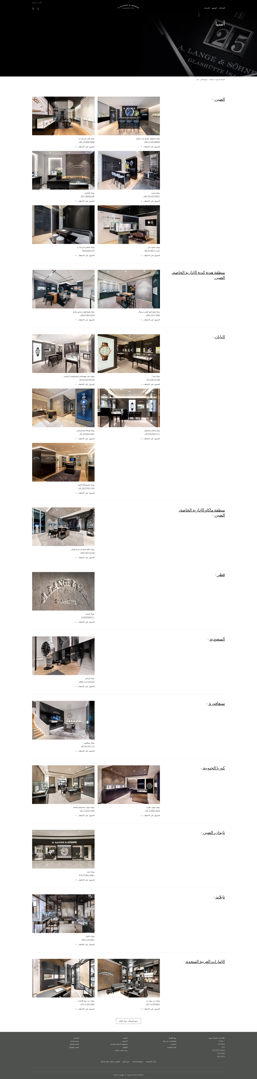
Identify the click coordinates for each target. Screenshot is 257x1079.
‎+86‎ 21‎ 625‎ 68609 (152, 142)
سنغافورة (216, 703)
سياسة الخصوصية (151, 1061)
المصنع (214, 8)
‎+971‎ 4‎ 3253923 (153, 1004)
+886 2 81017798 (86, 875)
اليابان (219, 336)
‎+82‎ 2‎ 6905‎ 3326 (152, 811)
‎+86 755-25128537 (151, 196)
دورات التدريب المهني (121, 1050)
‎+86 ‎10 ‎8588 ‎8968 (87, 142)
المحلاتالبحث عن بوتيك (169, 1041)
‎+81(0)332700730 (87, 380)
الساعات (222, 8)
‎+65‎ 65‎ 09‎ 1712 (87, 746)
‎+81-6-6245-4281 (87, 434)
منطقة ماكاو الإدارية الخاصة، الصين (202, 512)
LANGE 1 (221, 1041)
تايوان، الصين (213, 832)
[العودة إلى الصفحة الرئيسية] (128, 6)
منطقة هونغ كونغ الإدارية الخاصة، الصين (198, 275)
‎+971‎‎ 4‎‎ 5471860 (87, 1004)
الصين (219, 99)
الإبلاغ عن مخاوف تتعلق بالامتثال (110, 1061)
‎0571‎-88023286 (87, 196)
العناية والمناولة (74, 1044)
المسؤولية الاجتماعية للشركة (119, 1044)
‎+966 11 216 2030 (87, 682)
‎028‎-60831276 (88, 251)
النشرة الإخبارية (171, 1047)
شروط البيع (126, 1061)
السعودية (217, 638)
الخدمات (207, 8)
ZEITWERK (221, 1053)
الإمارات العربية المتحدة (205, 961)
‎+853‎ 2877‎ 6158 (87, 553)
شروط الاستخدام (138, 1061)
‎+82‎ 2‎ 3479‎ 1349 (87, 811)
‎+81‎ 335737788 (153, 380)
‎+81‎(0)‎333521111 (152, 434)
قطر (221, 574)
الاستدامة (124, 1041)
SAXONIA (221, 1044)
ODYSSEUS (221, 1056)
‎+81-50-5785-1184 (86, 488)
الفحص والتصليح (74, 1047)
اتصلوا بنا (173, 1044)
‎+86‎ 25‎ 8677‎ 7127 (152, 251)
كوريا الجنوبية (213, 767)
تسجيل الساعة (74, 1041)
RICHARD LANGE (219, 1050)
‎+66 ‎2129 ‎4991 (87, 940)
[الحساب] (38, 8)
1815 (223, 1047)
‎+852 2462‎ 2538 (87, 315)
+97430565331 (88, 617)
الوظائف (125, 1047)
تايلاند (220, 896)
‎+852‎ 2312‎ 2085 (153, 315)
